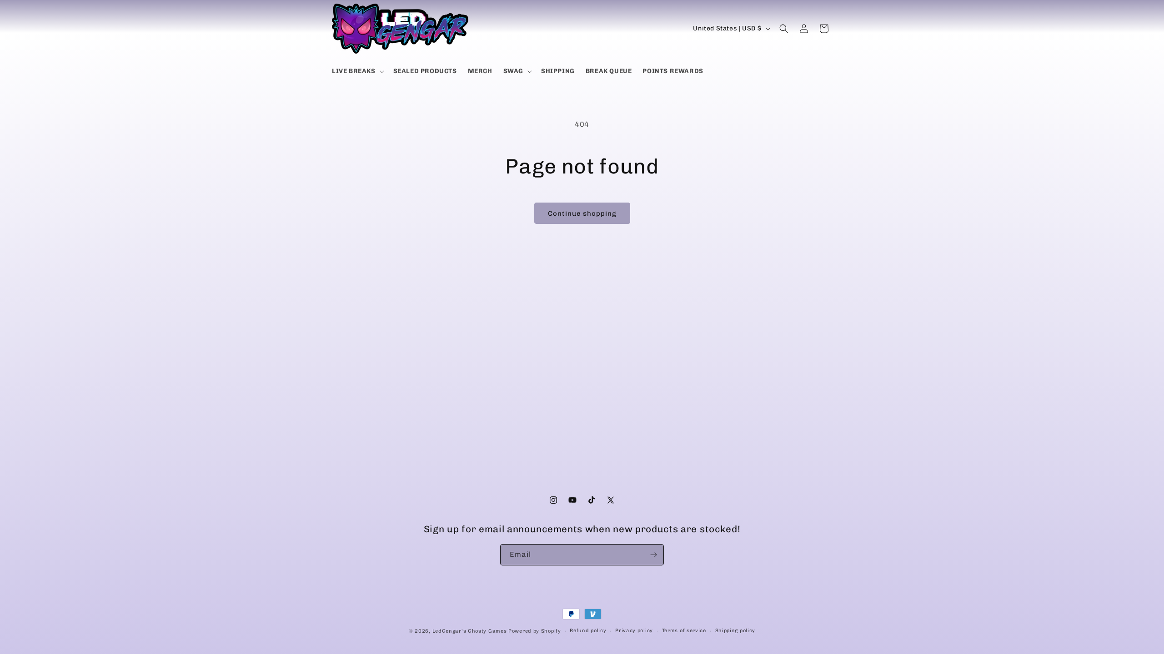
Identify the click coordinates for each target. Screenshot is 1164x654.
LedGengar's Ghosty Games (469, 631)
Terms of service (684, 631)
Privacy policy (634, 631)
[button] (357, 71)
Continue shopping (582, 213)
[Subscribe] (653, 554)
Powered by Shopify (534, 631)
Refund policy (588, 631)
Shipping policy (735, 631)
